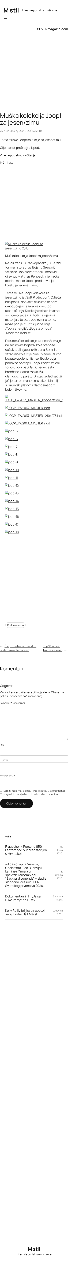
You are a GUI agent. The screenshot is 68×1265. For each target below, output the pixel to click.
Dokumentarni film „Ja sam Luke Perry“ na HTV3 (24, 898)
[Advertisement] (34, 75)
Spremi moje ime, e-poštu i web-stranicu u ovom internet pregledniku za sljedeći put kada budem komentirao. (34, 792)
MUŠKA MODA (34, 131)
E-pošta (4, 760)
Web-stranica (7, 775)
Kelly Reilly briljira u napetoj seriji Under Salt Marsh (25, 912)
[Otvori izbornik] (5, 19)
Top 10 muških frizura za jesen (52, 648)
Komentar (12, 703)
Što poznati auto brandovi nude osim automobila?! (18, 648)
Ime (2, 744)
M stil (11, 10)
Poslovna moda (15, 625)
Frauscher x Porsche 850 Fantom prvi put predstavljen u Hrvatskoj (26, 850)
